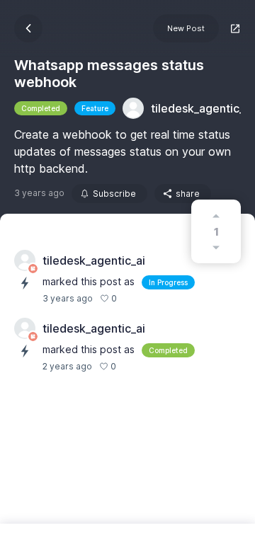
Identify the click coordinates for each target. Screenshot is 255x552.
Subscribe (114, 193)
